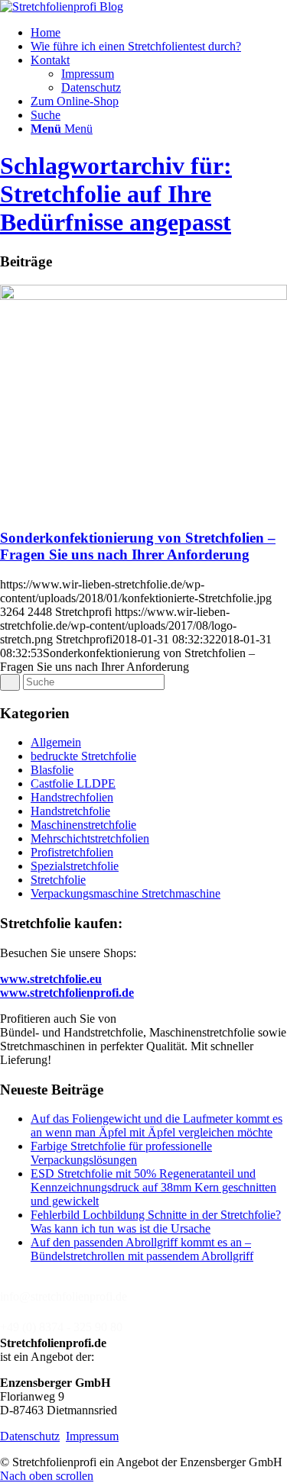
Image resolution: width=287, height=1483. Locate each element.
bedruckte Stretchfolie (83, 756)
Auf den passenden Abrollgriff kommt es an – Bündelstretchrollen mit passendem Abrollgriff (142, 1249)
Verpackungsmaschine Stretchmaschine (125, 893)
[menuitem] (159, 33)
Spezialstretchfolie (75, 865)
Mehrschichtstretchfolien (90, 838)
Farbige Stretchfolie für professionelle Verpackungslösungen (121, 1153)
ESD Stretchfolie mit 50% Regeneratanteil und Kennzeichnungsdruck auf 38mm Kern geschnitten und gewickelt (153, 1187)
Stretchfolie (58, 879)
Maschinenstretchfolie (83, 824)
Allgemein (56, 742)
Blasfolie (52, 769)
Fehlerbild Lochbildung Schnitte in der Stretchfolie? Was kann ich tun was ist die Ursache (156, 1221)
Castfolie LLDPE (73, 783)
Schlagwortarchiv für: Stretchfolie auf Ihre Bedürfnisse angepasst (116, 194)
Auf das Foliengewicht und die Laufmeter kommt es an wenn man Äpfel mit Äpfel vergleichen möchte (156, 1125)
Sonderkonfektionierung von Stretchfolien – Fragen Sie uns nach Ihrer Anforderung (138, 546)
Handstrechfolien (72, 797)
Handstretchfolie (70, 810)
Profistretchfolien (72, 852)
